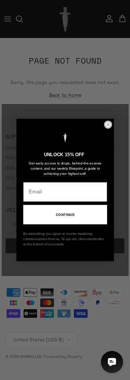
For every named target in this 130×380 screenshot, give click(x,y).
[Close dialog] (108, 124)
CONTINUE (64, 215)
